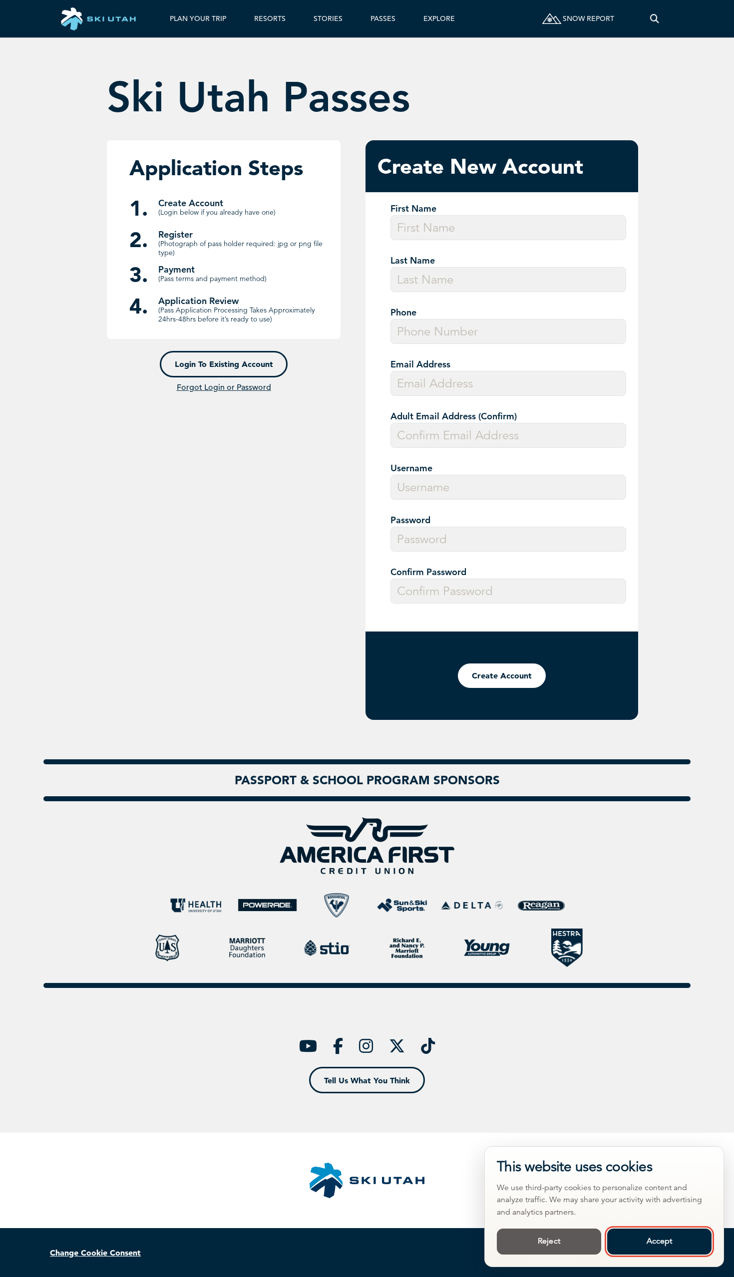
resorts (270, 18)
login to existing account (224, 364)
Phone (403, 312)
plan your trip (198, 18)
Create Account (502, 675)
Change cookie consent (95, 1253)
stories (328, 18)
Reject (549, 1241)
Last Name (412, 260)
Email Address (420, 364)
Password (410, 520)
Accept (660, 1241)
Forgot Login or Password (224, 387)
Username (411, 468)
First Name (413, 208)
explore (439, 18)
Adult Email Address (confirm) (453, 416)
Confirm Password (428, 572)
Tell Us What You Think (367, 1080)
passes (382, 18)
